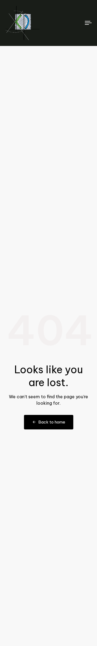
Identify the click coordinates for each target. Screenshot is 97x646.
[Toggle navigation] (77, 23)
